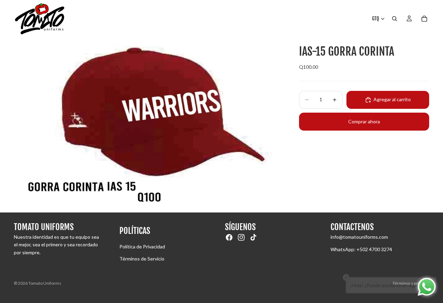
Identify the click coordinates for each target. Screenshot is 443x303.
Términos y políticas (410, 283)
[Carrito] (424, 18)
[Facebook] (229, 237)
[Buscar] (394, 18)
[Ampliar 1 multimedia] (148, 124)
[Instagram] (241, 237)
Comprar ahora (364, 121)
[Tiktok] (253, 237)
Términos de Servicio (141, 259)
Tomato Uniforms (44, 283)
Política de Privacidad (142, 246)
